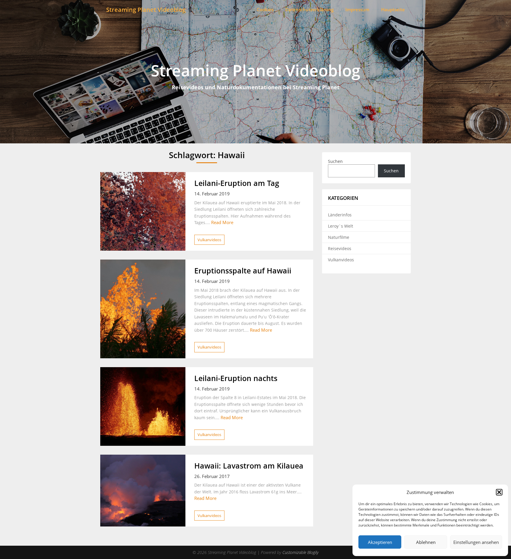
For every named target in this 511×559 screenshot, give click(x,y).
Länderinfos (340, 215)
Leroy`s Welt (340, 226)
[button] (499, 492)
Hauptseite (393, 9)
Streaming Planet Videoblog (146, 10)
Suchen (335, 161)
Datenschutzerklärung (309, 9)
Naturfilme (338, 237)
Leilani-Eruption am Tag (236, 183)
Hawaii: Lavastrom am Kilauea (248, 466)
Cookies (265, 9)
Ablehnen (426, 542)
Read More (222, 222)
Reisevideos (339, 248)
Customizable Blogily (300, 552)
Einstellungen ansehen (476, 542)
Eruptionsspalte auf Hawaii (242, 270)
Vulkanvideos (209, 239)
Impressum (357, 9)
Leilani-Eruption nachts (235, 378)
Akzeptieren (380, 542)
